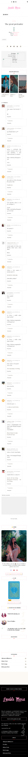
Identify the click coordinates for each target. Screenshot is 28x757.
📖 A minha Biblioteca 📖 (14, 602)
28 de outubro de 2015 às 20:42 (13, 472)
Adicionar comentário (6, 495)
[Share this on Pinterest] (14, 46)
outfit (14, 21)
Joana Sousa (10, 105)
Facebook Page (11, 434)
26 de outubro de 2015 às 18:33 (13, 243)
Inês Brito (9, 383)
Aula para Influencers (6, 658)
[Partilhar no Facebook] (7, 46)
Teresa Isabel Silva (11, 242)
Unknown (9, 199)
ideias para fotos (5, 667)
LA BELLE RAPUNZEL (13, 407)
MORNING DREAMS (12, 275)
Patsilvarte (10, 185)
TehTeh (8, 146)
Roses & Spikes (11, 621)
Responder (9, 116)
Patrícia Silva (10, 176)
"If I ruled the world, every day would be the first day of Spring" (16, 629)
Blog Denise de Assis (12, 433)
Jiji (7, 114)
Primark (15, 35)
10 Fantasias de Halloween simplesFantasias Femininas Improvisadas (9, 732)
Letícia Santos (10, 128)
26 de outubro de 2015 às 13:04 (13, 106)
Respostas (10, 120)
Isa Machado (10, 471)
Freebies (5, 744)
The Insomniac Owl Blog (13, 368)
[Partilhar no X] (11, 46)
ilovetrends (10, 292)
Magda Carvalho (11, 448)
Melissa (9, 225)
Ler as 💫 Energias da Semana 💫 (14, 573)
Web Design (4, 664)
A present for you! (5, 728)
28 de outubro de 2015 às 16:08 (12, 449)
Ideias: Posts (4, 661)
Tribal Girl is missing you (14, 614)
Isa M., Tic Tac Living (12, 478)
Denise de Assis (10, 421)
